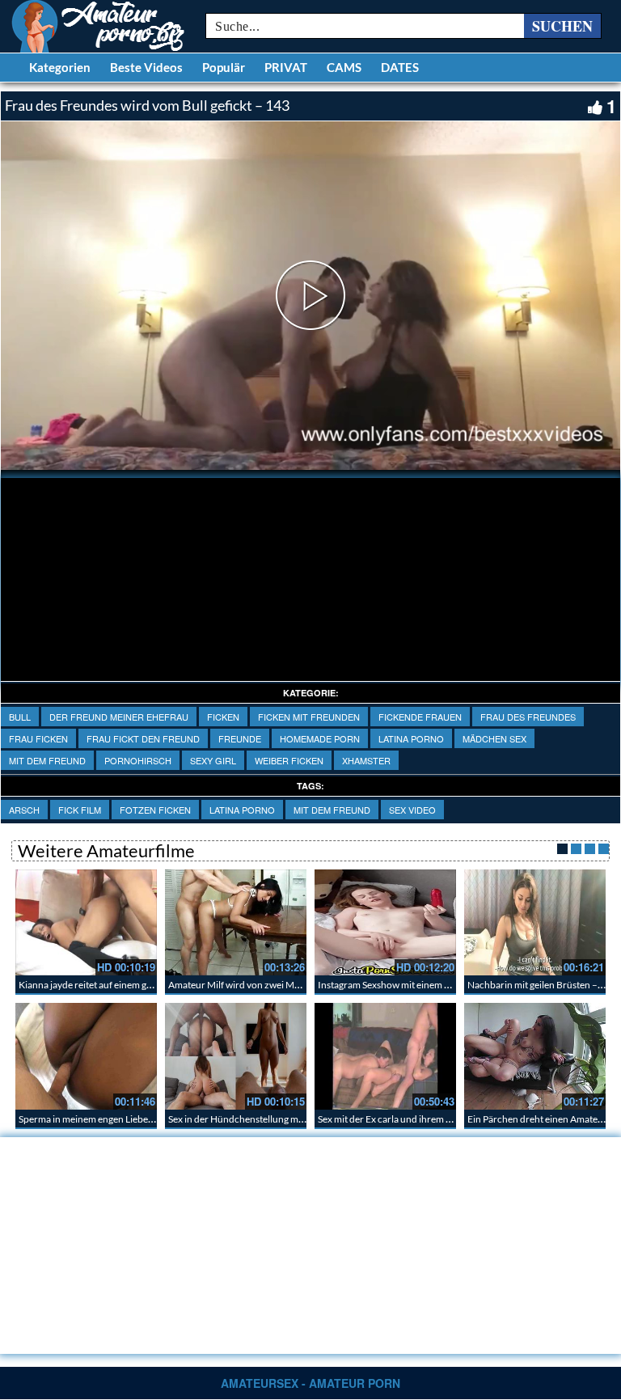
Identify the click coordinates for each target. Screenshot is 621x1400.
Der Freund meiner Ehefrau (118, 716)
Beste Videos (146, 67)
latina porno (411, 738)
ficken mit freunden (309, 716)
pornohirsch (137, 760)
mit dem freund (47, 760)
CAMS (344, 67)
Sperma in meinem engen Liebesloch (95, 1119)
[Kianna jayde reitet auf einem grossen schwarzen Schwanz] (86, 922)
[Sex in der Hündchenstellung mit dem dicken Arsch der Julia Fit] (235, 1056)
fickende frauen (420, 716)
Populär (223, 67)
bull (20, 716)
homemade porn (320, 738)
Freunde (239, 738)
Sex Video (412, 809)
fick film (79, 809)
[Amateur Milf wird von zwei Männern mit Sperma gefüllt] (235, 922)
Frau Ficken (38, 738)
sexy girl (213, 760)
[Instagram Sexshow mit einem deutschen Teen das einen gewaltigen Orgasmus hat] (385, 922)
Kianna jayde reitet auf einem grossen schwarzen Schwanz (140, 985)
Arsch (24, 809)
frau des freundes (528, 716)
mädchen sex (494, 738)
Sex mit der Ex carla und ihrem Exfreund (401, 1119)
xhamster (366, 760)
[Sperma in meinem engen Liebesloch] (86, 1056)
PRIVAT (285, 67)
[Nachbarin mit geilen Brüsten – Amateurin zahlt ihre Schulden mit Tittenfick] (535, 922)
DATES (400, 67)
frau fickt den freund (143, 738)
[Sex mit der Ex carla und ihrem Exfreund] (385, 1056)
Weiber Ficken (289, 760)
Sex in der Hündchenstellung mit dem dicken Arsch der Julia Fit (299, 1119)
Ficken (223, 716)
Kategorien (60, 67)
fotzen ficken (155, 809)
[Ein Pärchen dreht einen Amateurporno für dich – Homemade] (535, 1056)
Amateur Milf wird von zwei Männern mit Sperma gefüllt (285, 985)
